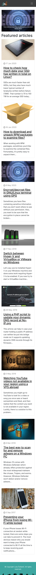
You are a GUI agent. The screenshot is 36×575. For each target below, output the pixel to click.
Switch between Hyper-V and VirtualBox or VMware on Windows (17, 258)
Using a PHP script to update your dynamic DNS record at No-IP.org (17, 319)
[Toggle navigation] (31, 3)
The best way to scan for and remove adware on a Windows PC (17, 452)
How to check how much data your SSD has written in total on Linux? (17, 72)
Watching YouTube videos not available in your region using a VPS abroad (17, 383)
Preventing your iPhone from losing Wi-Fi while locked (17, 520)
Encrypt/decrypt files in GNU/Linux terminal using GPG (18, 27)
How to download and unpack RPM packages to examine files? (18, 134)
